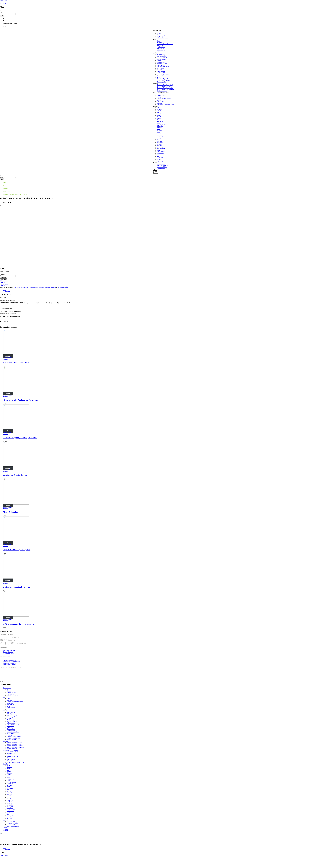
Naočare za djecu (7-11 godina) (165, 88)
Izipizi (158, 129)
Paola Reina (160, 150)
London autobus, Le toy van (15, 475)
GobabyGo (160, 126)
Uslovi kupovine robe (9, 650)
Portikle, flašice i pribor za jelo (165, 44)
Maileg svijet (160, 75)
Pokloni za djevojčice (162, 165)
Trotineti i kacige (161, 35)
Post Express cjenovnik (9, 664)
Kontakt (155, 173)
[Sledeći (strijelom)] (2, 681)
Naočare (5, 741)
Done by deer (160, 121)
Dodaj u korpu (4, 855)
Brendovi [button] (155, 106)
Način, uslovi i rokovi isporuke (11, 661)
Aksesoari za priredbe (162, 94)
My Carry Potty (161, 148)
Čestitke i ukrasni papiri (163, 168)
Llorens (159, 138)
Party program (160, 68)
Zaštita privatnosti (8, 652)
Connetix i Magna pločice (163, 79)
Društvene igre (161, 62)
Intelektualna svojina (8, 653)
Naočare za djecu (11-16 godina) (165, 89)
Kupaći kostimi (161, 95)
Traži (2, 15)
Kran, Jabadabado (11, 512)
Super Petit (160, 159)
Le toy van (159, 135)
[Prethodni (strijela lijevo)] (0, 681)
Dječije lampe (160, 48)
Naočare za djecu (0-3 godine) (165, 85)
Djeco (158, 120)
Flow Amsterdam (161, 124)
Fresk (158, 123)
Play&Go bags (161, 151)
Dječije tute (160, 45)
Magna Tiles (160, 147)
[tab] (163, 290)
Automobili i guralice (162, 38)
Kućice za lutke (161, 71)
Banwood (159, 109)
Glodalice (159, 42)
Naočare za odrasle (162, 91)
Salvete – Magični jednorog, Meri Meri (20, 437)
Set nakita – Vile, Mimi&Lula (16, 363)
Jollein (158, 132)
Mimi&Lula (160, 142)
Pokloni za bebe (161, 164)
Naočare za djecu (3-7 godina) (165, 86)
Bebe (4, 697)
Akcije (155, 170)
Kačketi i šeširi (161, 101)
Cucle (158, 41)
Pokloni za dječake (162, 167)
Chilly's (159, 118)
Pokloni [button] (155, 162)
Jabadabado (160, 130)
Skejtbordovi (160, 36)
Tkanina (159, 51)
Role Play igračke (161, 56)
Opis (4, 290)
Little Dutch (160, 136)
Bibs (158, 112)
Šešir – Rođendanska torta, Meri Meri (19, 624)
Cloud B (159, 116)
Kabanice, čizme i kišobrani (164, 98)
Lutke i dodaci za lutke (163, 74)
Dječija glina (160, 77)
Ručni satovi (160, 103)
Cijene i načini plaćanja (9, 660)
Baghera (159, 110)
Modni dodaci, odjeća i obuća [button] (161, 92)
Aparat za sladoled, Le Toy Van (16, 549)
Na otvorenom (7, 688)
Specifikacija (6, 291)
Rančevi (159, 100)
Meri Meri (159, 141)
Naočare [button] (155, 83)
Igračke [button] (155, 53)
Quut (158, 156)
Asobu (158, 107)
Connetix (159, 115)
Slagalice (159, 60)
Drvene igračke (161, 54)
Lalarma (159, 133)
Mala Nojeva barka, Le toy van (16, 587)
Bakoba (159, 113)
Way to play (160, 161)
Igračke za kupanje (162, 63)
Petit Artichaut (160, 153)
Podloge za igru (161, 50)
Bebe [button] (154, 39)
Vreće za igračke (161, 82)
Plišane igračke (161, 65)
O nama (155, 171)
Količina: (2, 274)
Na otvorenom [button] (157, 30)
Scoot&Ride (160, 157)
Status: (2, 271)
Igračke (32, 287)
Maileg (158, 139)
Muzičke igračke (161, 59)
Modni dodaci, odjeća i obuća (11, 750)
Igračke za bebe (161, 47)
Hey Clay (159, 127)
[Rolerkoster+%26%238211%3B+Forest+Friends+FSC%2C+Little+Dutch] (0, 205)
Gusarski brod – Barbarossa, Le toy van (20, 400)
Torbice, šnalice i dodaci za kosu (165, 104)
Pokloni (43, 287)
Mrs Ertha (159, 145)
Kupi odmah (3, 279)
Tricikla (159, 33)
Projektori (159, 69)
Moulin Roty (160, 144)
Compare (2, 282)
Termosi (159, 97)
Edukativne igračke (162, 57)
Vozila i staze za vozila (163, 66)
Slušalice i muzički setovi (163, 80)
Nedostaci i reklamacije (9, 663)
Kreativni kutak (161, 72)
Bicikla (158, 31)
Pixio (158, 154)
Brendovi (17, 287)
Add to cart (3, 277)
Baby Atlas (3, 3)
